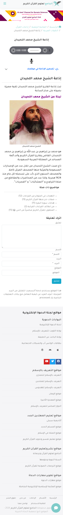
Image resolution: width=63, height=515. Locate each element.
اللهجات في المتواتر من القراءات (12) (36, 196)
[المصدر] (31, 61)
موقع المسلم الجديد (51, 427)
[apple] (58, 350)
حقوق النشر (11, 498)
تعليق (58, 223)
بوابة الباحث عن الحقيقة (49, 337)
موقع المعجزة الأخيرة (51, 400)
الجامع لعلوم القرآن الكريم (23, 508)
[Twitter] (52, 361)
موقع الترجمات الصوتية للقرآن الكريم (43, 466)
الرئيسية (53, 498)
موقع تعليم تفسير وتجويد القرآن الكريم (42, 439)
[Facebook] (58, 361)
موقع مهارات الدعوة (51, 480)
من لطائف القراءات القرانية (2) (39, 207)
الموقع (58, 268)
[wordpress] (42, 350)
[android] (50, 350)
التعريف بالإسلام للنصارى (48, 375)
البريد (58, 259)
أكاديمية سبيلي (54, 421)
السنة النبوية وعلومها (50, 460)
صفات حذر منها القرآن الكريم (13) (38, 200)
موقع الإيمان (55, 394)
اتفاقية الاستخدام (38, 504)
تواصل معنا (23, 504)
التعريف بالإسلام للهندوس (48, 388)
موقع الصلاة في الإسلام (49, 433)
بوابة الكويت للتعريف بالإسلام (46, 331)
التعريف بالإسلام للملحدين (48, 381)
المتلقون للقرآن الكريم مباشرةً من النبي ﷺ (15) (31, 210)
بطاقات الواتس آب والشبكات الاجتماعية (41, 343)
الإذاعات (32, 498)
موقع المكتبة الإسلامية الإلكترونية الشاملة (40, 487)
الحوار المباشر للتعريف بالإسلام (46, 406)
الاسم (58, 250)
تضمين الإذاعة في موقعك (40, 69)
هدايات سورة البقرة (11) (43, 203)
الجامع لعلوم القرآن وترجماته (47, 454)
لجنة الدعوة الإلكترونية (50, 325)
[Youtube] (47, 361)
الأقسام (42, 498)
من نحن (22, 498)
